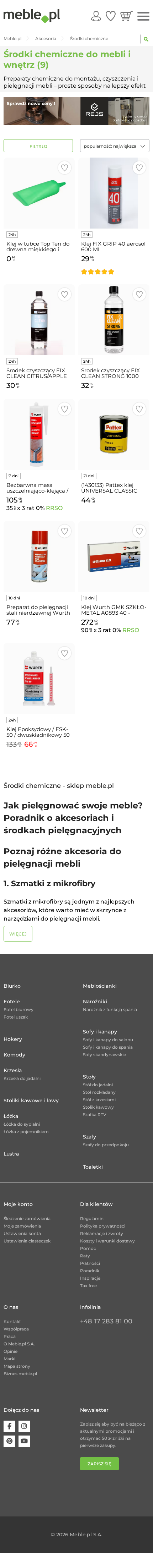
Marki (9, 1358)
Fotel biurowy (18, 1009)
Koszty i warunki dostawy (107, 1241)
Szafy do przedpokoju (106, 1144)
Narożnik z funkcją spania (110, 1009)
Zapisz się (99, 1463)
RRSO (54, 508)
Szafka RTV (94, 1114)
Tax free (88, 1285)
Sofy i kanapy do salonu (108, 1039)
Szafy (89, 1137)
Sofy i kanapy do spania (108, 1047)
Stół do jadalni (98, 1084)
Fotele (12, 1001)
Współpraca (16, 1329)
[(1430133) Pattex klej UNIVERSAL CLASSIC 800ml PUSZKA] (113, 434)
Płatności (90, 1263)
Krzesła (13, 1070)
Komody (14, 1055)
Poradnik (89, 1270)
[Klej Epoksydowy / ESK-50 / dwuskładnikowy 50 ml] (39, 678)
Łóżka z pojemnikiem (26, 1131)
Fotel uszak (16, 1017)
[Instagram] (24, 1426)
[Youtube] (24, 1441)
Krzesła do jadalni (22, 1078)
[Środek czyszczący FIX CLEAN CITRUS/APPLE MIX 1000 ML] (39, 319)
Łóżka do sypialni (22, 1124)
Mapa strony (17, 1366)
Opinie (10, 1351)
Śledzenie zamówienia (27, 1218)
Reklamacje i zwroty (101, 1233)
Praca (10, 1336)
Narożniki (95, 1001)
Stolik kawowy (98, 1107)
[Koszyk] (126, 16)
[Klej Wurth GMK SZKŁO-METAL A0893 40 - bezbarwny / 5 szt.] (113, 556)
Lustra (11, 1154)
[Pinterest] (9, 1441)
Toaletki (93, 1167)
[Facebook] (9, 1426)
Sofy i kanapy (100, 1031)
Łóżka (11, 1116)
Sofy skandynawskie (104, 1054)
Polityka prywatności (102, 1226)
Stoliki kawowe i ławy (31, 1100)
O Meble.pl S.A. (19, 1343)
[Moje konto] (96, 16)
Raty (85, 1255)
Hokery (13, 1039)
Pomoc (88, 1248)
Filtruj (38, 146)
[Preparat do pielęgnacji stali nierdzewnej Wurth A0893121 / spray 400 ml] (39, 556)
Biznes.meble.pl (20, 1373)
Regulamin (92, 1218)
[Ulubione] (111, 16)
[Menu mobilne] (143, 16)
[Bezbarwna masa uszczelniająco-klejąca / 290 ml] (39, 434)
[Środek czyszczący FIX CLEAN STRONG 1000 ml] (113, 319)
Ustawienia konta (22, 1233)
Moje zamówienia (22, 1226)
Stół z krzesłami (99, 1099)
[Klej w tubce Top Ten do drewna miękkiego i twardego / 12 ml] (39, 193)
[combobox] (114, 145)
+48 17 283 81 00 (106, 1321)
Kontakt (12, 1321)
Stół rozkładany (99, 1092)
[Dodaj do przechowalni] (64, 167)
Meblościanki (100, 986)
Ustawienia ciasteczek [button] (27, 1241)
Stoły (89, 1077)
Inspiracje (90, 1278)
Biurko (12, 986)
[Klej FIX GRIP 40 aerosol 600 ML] (113, 193)
